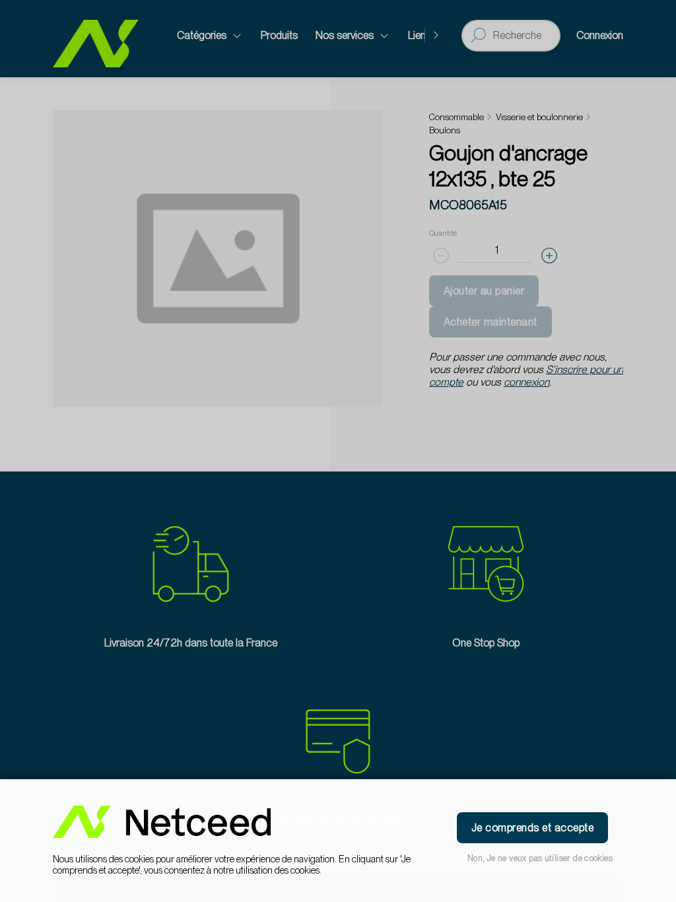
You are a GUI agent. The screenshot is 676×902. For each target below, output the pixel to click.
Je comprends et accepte (532, 827)
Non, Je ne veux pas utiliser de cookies (540, 858)
